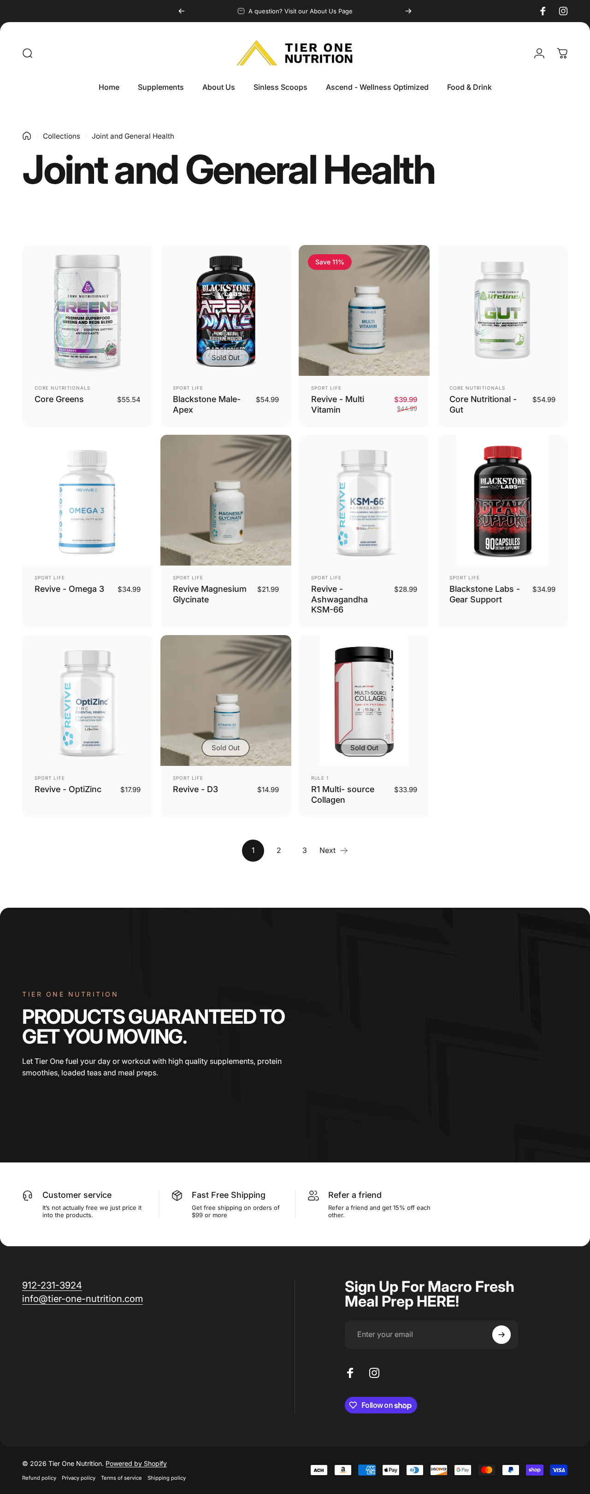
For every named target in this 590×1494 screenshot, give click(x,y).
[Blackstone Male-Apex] (225, 310)
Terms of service (121, 1478)
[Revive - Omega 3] (87, 500)
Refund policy (39, 1478)
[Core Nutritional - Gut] (502, 310)
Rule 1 (320, 778)
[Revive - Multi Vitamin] (364, 310)
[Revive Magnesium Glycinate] (225, 500)
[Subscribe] (501, 1334)
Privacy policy (78, 1478)
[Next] (408, 11)
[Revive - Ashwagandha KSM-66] (364, 500)
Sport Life (188, 388)
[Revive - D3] (225, 700)
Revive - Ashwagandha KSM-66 (339, 599)
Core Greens (59, 399)
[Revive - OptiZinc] (87, 700)
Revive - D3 (195, 789)
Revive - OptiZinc (68, 789)
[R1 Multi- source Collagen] (364, 700)
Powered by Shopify (136, 1463)
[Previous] (181, 11)
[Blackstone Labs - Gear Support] (502, 500)
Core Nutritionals (62, 388)
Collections (61, 136)
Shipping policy (167, 1478)
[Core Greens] (87, 310)
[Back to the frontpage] (26, 135)
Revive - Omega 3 (69, 589)
